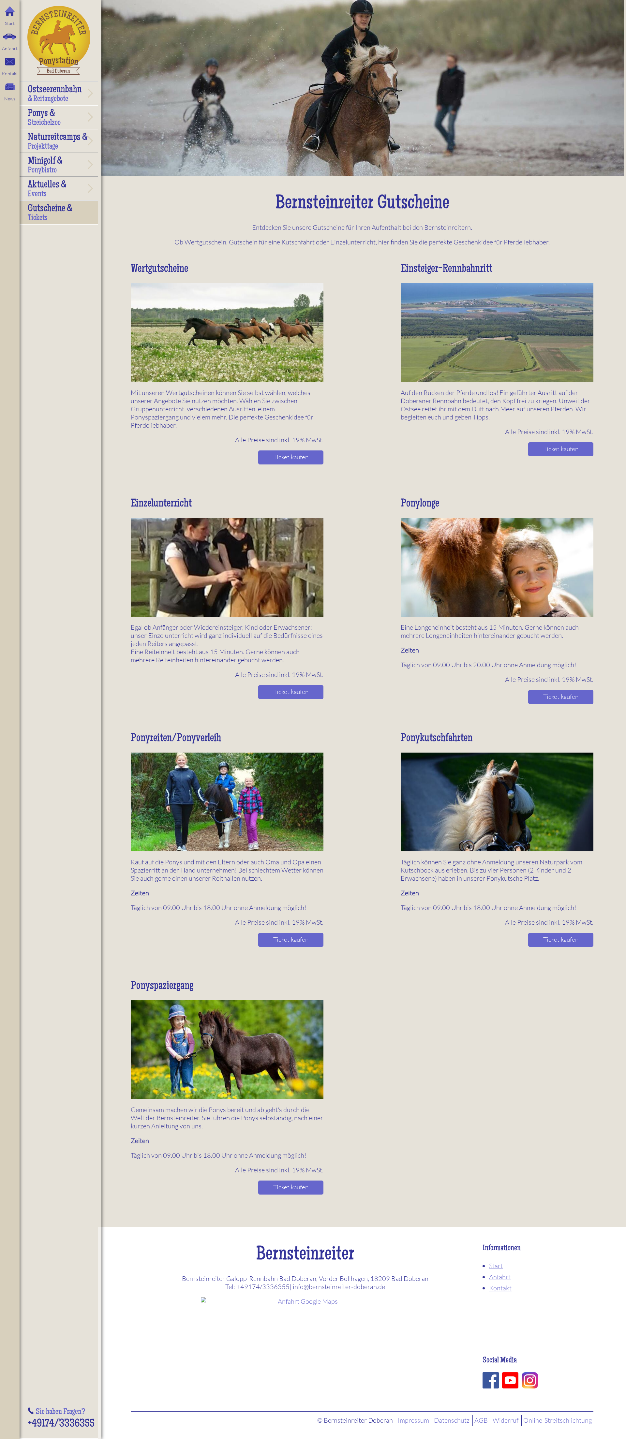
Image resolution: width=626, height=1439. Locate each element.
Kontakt (10, 73)
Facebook (491, 1380)
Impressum (413, 1420)
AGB (481, 1420)
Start (10, 23)
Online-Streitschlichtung (557, 1420)
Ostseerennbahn (55, 94)
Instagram (530, 1380)
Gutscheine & (50, 213)
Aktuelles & (47, 189)
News (9, 98)
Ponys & (44, 118)
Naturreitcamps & (58, 142)
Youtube (510, 1380)
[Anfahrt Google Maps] (305, 1345)
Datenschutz (452, 1420)
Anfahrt (10, 48)
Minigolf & (45, 165)
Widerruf (505, 1420)
